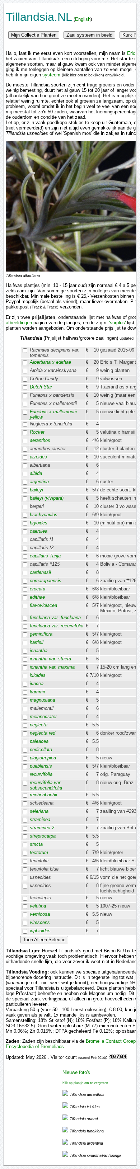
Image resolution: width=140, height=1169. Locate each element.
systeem (51, 74)
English (82, 19)
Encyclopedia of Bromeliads (35, 1046)
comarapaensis (45, 580)
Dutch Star (41, 387)
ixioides (38, 675)
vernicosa (40, 914)
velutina (38, 906)
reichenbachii (43, 794)
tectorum (39, 852)
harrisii (36, 642)
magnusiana (42, 700)
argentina (39, 481)
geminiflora (41, 634)
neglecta (38, 724)
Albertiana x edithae (50, 362)
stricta (36, 844)
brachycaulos (43, 514)
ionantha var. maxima (52, 667)
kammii (37, 691)
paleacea (39, 741)
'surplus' (117, 322)
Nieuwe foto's (76, 1072)
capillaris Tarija (45, 555)
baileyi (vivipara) (47, 498)
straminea (40, 819)
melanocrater (43, 716)
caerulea (38, 531)
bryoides (38, 522)
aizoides (38, 456)
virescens (40, 922)
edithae (37, 597)
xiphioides (40, 930)
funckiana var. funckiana (55, 617)
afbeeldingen (19, 322)
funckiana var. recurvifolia (56, 625)
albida (36, 473)
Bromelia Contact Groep (111, 1041)
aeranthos (40, 440)
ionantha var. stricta (50, 658)
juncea (36, 683)
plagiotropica (43, 757)
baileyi (36, 489)
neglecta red (42, 733)
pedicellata (41, 749)
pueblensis (41, 766)
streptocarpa (43, 836)
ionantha (38, 650)
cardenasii (40, 572)
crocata (37, 588)
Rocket (37, 432)
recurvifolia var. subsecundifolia (46, 785)
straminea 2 (42, 827)
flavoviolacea (43, 605)
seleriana (39, 811)
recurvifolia (41, 774)
